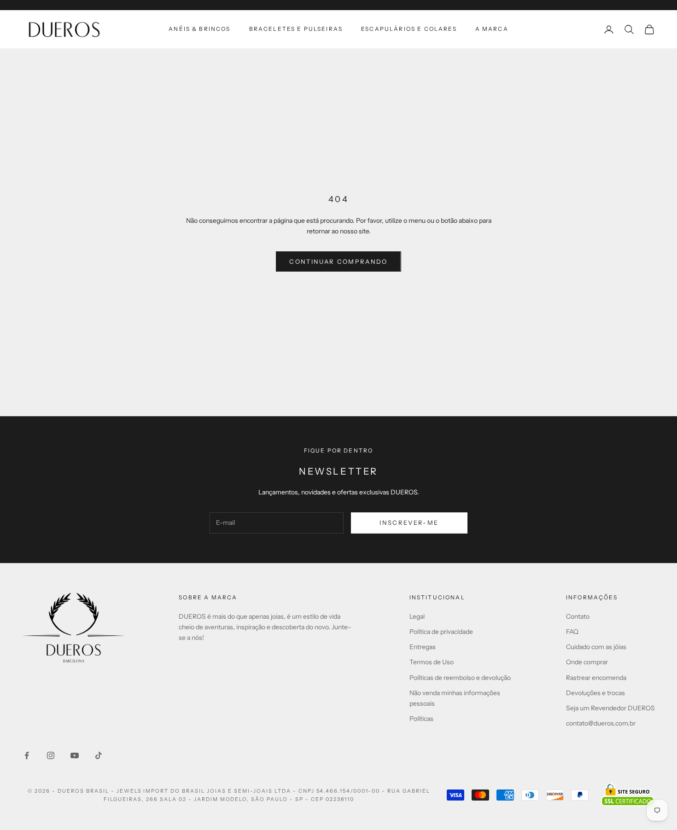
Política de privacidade (441, 631)
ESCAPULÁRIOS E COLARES (409, 28)
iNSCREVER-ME (408, 522)
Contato (577, 616)
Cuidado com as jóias (596, 647)
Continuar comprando (338, 261)
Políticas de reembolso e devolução (460, 677)
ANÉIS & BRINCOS (199, 28)
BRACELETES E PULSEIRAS (296, 28)
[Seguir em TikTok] (98, 755)
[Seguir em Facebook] (26, 755)
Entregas (422, 647)
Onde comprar (587, 662)
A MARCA (491, 28)
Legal (417, 616)
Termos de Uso (431, 662)
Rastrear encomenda (596, 677)
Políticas (421, 718)
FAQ (572, 631)
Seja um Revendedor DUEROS (610, 708)
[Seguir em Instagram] (50, 755)
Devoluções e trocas (595, 693)
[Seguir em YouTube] (74, 755)
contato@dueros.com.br (601, 723)
